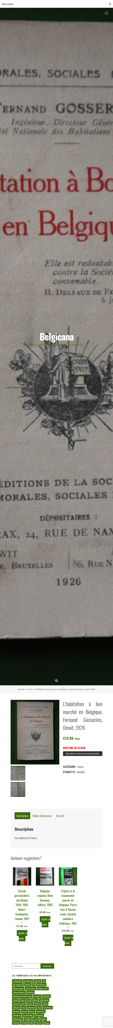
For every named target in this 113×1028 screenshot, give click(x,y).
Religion (43, 1019)
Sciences (16, 1023)
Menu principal (7, 3)
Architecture (28, 981)
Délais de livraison (42, 815)
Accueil (21, 689)
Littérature (31, 1007)
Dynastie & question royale (22, 996)
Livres (29, 689)
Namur (32, 1011)
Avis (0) (60, 815)
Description (22, 815)
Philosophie (39, 1015)
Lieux (24, 1007)
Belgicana (56, 336)
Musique (25, 1011)
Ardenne (37, 981)
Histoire (37, 1003)
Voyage (46, 1023)
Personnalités (28, 1015)
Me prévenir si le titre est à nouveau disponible (82, 753)
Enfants (15, 1000)
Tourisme (38, 1023)
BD (34, 984)
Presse (35, 1019)
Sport (31, 1023)
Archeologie (17, 981)
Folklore (34, 1000)
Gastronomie (43, 1000)
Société (81, 772)
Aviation (28, 984)
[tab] (22, 816)
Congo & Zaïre (43, 988)
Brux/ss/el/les (30, 988)
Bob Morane (41, 984)
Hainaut (30, 1003)
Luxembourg (47, 1007)
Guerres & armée (19, 1003)
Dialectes (30, 992)
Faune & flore (24, 1000)
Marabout (16, 1011)
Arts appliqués (18, 984)
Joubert (45, 1003)
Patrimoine (17, 1015)
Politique (28, 1019)
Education (46, 996)
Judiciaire (16, 1007)
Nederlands (41, 1011)
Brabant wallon (18, 988)
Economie (37, 996)
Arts (44, 981)
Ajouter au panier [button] (22, 935)
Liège (39, 1007)
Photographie (17, 1019)
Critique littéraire (19, 992)
